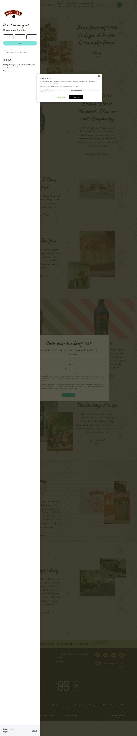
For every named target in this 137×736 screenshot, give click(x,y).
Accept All (76, 97)
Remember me (11, 50)
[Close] (99, 76)
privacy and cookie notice (76, 90)
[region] (69, 88)
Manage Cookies (61, 97)
